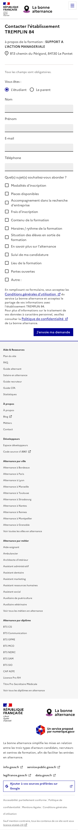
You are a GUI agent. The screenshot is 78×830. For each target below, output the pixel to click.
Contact (8, 429)
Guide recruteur (12, 381)
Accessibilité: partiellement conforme (25, 800)
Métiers (7, 422)
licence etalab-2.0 (13, 824)
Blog (5, 416)
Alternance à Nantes (15, 505)
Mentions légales (31, 807)
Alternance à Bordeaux (16, 467)
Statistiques (10, 394)
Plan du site (9, 356)
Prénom (11, 118)
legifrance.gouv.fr (15, 775)
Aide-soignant (11, 547)
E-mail (9, 138)
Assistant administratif (16, 566)
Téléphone (13, 157)
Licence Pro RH (12, 677)
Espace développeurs (15, 445)
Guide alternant (12, 368)
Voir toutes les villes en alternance (22, 531)
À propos (8, 410)
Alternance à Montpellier (17, 518)
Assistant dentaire (13, 572)
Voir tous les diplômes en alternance (24, 690)
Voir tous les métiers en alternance (23, 610)
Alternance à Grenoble (16, 524)
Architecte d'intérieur (15, 559)
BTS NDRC (9, 652)
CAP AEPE (9, 671)
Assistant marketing (14, 578)
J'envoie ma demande (53, 332)
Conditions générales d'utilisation (30, 294)
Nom (8, 99)
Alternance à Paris (13, 473)
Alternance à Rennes (15, 512)
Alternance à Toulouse (16, 492)
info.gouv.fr (11, 767)
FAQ (5, 362)
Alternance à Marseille (16, 486)
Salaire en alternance (15, 375)
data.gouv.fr (43, 775)
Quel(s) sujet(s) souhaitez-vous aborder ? (35, 177)
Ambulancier (10, 553)
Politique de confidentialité (42, 318)
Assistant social (12, 591)
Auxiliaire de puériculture (17, 598)
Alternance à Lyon (13, 480)
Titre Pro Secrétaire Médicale (20, 684)
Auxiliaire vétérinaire (15, 604)
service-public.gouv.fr (41, 767)
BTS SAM (8, 658)
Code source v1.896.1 (15, 451)
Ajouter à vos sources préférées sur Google (34, 786)
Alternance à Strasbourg (17, 499)
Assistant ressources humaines (20, 585)
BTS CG (7, 626)
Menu (72, 6)
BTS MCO (8, 645)
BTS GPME (9, 639)
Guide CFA (9, 387)
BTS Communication (15, 633)
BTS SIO (7, 664)
